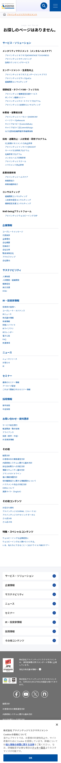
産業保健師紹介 (11, 184)
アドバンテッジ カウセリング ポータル (19, 514)
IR (3, 366)
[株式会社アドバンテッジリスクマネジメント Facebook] (16, 694)
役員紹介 (6, 246)
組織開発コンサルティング (16, 81)
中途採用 (6, 409)
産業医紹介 (9, 180)
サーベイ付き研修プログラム (17, 150)
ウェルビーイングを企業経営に (16, 538)
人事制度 (6, 276)
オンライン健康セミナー (15, 97)
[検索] (43, 5)
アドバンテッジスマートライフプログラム (23, 101)
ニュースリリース (10, 359)
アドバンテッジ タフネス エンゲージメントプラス (26, 74)
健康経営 (6, 283)
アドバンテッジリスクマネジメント (8, 6)
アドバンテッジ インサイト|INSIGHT (20, 146)
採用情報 (7, 399)
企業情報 (7, 225)
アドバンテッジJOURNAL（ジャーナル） (20, 511)
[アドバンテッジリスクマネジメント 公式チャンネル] (26, 694)
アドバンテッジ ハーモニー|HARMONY (21, 116)
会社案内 (6, 260)
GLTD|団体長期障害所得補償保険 (19, 131)
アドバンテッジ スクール (15, 161)
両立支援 (6, 287)
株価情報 (6, 321)
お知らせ (6, 362)
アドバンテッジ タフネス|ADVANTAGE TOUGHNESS (27, 55)
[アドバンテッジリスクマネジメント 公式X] (35, 694)
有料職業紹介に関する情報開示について (19, 480)
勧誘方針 (6, 455)
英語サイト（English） (12, 491)
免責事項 (6, 342)
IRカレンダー (8, 332)
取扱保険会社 (8, 253)
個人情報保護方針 (10, 477)
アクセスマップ (9, 256)
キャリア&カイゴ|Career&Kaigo (19, 127)
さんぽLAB (7, 518)
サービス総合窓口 (10, 425)
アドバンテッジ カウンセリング (18, 58)
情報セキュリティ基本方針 (14, 469)
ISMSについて (8, 487)
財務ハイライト (9, 324)
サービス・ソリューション (17, 43)
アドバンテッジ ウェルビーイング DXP (21, 215)
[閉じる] (57, 724)
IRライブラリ (8, 328)
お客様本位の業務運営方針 (14, 459)
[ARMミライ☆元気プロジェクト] (44, 694)
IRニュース (7, 314)
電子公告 (6, 335)
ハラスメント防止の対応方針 (15, 484)
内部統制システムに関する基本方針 (17, 462)
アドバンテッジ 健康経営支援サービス (21, 93)
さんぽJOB (7, 521)
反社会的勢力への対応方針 (14, 466)
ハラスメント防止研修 (14, 164)
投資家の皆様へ (9, 306)
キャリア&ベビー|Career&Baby (19, 123)
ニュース (7, 352)
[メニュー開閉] (55, 5)
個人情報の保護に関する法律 (20, 744)
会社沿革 (6, 249)
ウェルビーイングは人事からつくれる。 (19, 541)
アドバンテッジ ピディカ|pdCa (18, 78)
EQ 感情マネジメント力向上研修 (18, 143)
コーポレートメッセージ (13, 231)
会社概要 (6, 242)
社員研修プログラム (13, 154)
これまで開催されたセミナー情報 (16, 389)
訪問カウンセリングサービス (17, 62)
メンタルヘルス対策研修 (15, 157)
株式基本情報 (8, 317)
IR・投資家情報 (11, 300)
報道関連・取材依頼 (11, 428)
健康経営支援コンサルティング (18, 203)
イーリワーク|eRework (15, 120)
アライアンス (8, 432)
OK (30, 757)
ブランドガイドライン (12, 473)
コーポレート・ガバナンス (14, 310)
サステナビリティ (12, 270)
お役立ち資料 (8, 507)
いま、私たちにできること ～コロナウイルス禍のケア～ (26, 545)
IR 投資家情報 (8, 439)
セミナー (7, 375)
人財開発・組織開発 (11, 280)
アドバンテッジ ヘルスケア (16, 176)
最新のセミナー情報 (11, 382)
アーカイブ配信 (9, 385)
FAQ (4, 339)
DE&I (5, 290)
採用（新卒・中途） (11, 435)
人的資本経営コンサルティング (18, 199)
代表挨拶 (6, 235)
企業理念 (6, 238)
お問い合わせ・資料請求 (16, 418)
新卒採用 (6, 405)
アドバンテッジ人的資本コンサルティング (22, 104)
